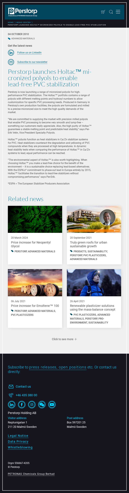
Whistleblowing (20, 447)
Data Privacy (18, 441)
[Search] (111, 11)
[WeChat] (42, 404)
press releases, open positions (58, 367)
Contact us (23, 386)
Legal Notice (18, 436)
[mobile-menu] (118, 12)
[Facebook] (21, 404)
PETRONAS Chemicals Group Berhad (31, 473)
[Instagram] (32, 404)
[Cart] (103, 11)
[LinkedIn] (11, 404)
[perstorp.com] (24, 12)
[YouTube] (52, 404)
